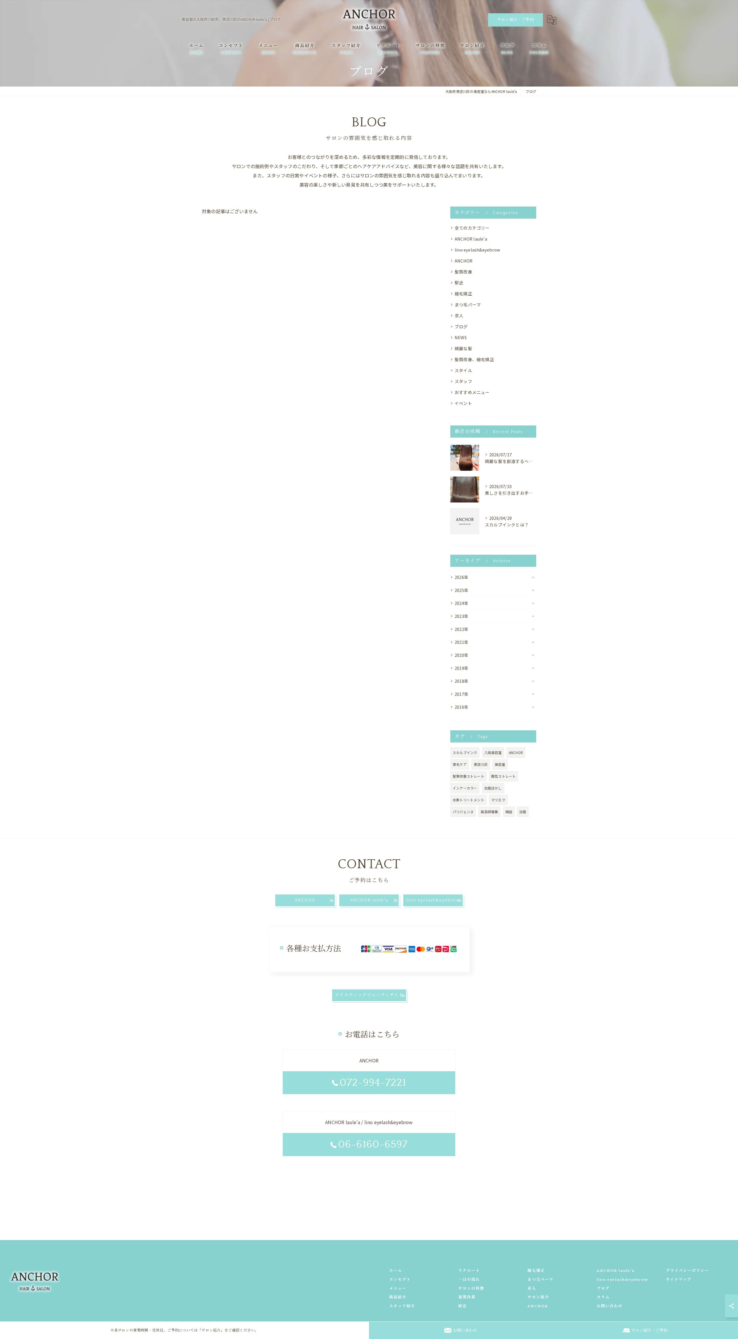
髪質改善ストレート (468, 776)
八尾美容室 (493, 752)
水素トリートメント (468, 799)
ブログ (461, 326)
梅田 (508, 811)
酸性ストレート (503, 776)
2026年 (461, 577)
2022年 (461, 629)
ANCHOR (463, 261)
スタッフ (463, 381)
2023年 (461, 616)
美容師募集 (489, 811)
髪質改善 (463, 272)
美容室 (500, 764)
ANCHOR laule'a (471, 239)
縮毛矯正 (463, 293)
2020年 (461, 655)
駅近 (459, 283)
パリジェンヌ (463, 811)
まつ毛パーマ (468, 304)
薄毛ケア (460, 764)
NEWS (461, 337)
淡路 (522, 811)
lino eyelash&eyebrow (477, 250)
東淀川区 (481, 764)
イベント (463, 403)
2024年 (461, 603)
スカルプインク (465, 752)
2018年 (461, 681)
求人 (459, 315)
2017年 (461, 694)
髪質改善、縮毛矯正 (474, 359)
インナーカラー (465, 787)
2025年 (461, 590)
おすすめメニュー (472, 392)
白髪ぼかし (493, 787)
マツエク (498, 799)
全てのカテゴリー (472, 228)
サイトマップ (678, 1280)
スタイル (463, 370)
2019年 (461, 668)
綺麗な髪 (463, 348)
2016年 (461, 707)
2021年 (461, 642)
